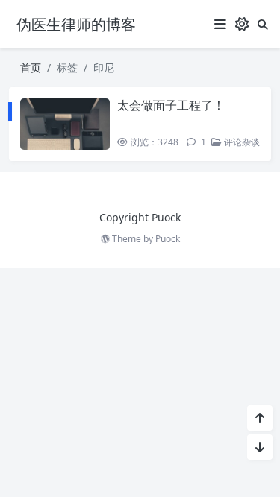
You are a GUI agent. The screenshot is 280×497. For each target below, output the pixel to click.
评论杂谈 (241, 142)
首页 (30, 67)
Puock (167, 238)
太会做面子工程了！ (171, 105)
